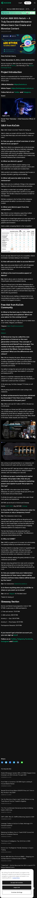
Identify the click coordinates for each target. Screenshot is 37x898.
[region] (17, 883)
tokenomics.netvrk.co (20, 584)
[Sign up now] (18, 12)
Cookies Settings (16, 892)
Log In (20, 3)
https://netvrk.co (20, 84)
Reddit (15, 641)
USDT (7, 506)
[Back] (2, 9)
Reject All (17, 887)
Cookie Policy (16, 878)
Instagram (5, 641)
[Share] (34, 9)
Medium (3, 333)
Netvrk (14, 65)
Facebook (29, 639)
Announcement (18, 326)
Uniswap (24, 506)
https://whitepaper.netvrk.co (22, 88)
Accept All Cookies (17, 882)
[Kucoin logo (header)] (6, 3)
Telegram (27, 92)
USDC (11, 506)
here (15, 635)
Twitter (17, 92)
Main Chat (10, 326)
